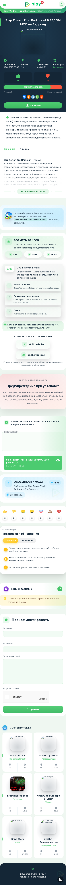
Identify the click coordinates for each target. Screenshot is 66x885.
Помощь (24, 148)
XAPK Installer (36, 344)
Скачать (35, 105)
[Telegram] (33, 97)
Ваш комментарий (11, 656)
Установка (10, 540)
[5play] (33, 4)
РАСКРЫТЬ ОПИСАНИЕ (33, 191)
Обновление (27, 540)
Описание (9, 148)
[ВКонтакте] (24, 97)
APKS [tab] (54, 254)
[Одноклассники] (29, 97)
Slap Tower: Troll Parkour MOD (31, 219)
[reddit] (41, 97)
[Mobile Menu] (4, 4)
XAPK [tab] (34, 254)
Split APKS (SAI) (36, 354)
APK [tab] (15, 254)
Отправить (33, 709)
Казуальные (58, 67)
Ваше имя (7, 628)
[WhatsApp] (37, 97)
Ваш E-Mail (8, 643)
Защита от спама (11, 688)
